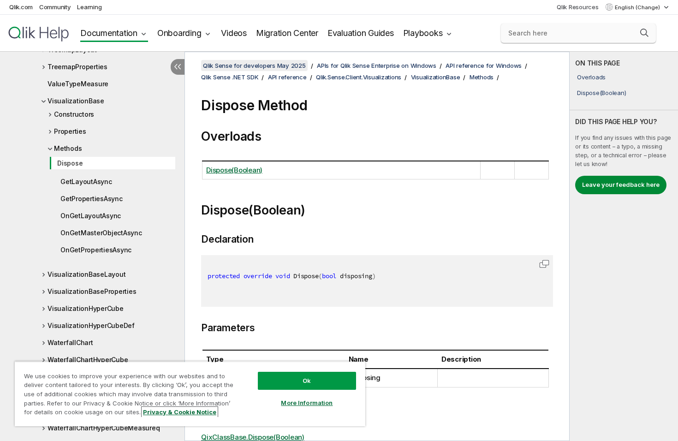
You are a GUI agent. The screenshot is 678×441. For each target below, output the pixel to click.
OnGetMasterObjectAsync (101, 233)
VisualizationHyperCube (86, 308)
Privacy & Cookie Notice (179, 412)
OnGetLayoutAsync (90, 216)
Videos (234, 33)
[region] (190, 393)
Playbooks (423, 33)
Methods (68, 148)
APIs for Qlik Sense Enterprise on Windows (376, 65)
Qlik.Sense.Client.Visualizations (358, 77)
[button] (644, 32)
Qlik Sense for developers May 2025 (254, 65)
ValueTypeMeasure (78, 84)
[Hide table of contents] (177, 67)
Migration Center (287, 33)
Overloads (591, 77)
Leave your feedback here (621, 184)
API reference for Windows (484, 65)
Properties (70, 131)
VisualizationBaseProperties (92, 291)
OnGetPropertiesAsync (95, 250)
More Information (307, 402)
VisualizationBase (76, 101)
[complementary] (624, 246)
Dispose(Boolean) (601, 92)
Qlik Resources (578, 7)
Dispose (70, 163)
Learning (89, 7)
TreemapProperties (77, 67)
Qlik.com (21, 7)
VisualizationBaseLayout (86, 274)
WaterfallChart (70, 342)
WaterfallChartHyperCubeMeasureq (104, 428)
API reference (287, 77)
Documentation (108, 33)
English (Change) (638, 7)
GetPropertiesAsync (91, 199)
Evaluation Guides (360, 33)
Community (55, 7)
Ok (307, 380)
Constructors (74, 114)
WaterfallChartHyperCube (88, 360)
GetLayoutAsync (86, 181)
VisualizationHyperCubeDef (91, 325)
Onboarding (179, 33)
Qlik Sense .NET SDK (229, 77)
